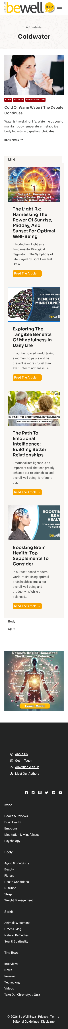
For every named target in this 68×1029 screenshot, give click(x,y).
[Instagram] (39, 792)
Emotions (11, 828)
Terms (54, 1016)
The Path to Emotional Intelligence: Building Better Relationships (29, 444)
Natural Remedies (16, 935)
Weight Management (18, 900)
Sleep (8, 894)
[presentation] (34, 75)
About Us (21, 754)
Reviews (10, 976)
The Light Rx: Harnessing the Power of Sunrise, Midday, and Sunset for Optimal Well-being (34, 222)
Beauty (9, 869)
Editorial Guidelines (26, 1021)
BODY (8, 99)
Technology (12, 982)
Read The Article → (28, 274)
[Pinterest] (53, 792)
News (8, 970)
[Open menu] (59, 7)
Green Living (12, 929)
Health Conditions (16, 882)
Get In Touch (23, 760)
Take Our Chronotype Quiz (22, 994)
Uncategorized (35, 99)
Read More (13, 140)
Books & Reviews (16, 816)
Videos (9, 988)
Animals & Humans (17, 923)
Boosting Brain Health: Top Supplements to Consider (31, 556)
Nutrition (10, 888)
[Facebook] (26, 792)
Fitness (18, 99)
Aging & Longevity (16, 863)
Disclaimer (48, 1021)
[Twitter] (46, 792)
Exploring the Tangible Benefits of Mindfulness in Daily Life (32, 337)
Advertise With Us (27, 767)
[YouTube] (60, 792)
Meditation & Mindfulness (22, 834)
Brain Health (12, 822)
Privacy (43, 1016)
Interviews (11, 964)
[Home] (27, 27)
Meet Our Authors (27, 773)
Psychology (12, 841)
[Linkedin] (33, 792)
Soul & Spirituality (16, 941)
